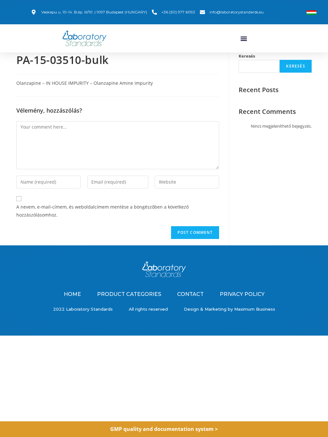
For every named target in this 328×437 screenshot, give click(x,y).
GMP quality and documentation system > (164, 429)
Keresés (247, 56)
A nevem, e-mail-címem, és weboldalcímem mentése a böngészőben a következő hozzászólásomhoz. (102, 211)
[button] (243, 38)
